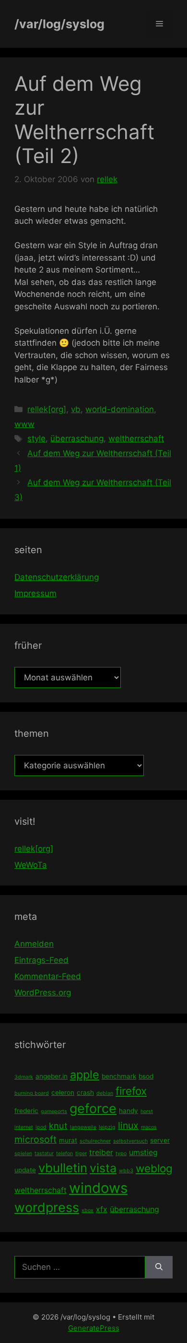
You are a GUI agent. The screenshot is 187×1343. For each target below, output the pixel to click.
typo (121, 1153)
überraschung (77, 438)
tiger (81, 1153)
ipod (41, 1127)
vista (103, 1168)
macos (149, 1127)
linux (128, 1125)
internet (23, 1127)
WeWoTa (30, 865)
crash (85, 1092)
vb (76, 409)
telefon (64, 1153)
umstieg (143, 1152)
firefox (131, 1090)
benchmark (119, 1076)
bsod (146, 1076)
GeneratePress (93, 1327)
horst (146, 1111)
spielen (23, 1153)
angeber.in (51, 1076)
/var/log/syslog (59, 24)
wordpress (46, 1207)
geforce (93, 1108)
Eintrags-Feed (41, 960)
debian (104, 1093)
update (25, 1170)
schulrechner (95, 1141)
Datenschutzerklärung (56, 577)
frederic (26, 1110)
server (160, 1140)
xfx (101, 1209)
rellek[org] (46, 409)
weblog (154, 1168)
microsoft (35, 1139)
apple (84, 1074)
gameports (54, 1111)
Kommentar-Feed (47, 976)
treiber (101, 1152)
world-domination (119, 409)
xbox (88, 1210)
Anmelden (34, 944)
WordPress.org (42, 992)
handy (128, 1110)
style (36, 438)
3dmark (23, 1077)
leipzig (107, 1127)
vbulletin (62, 1167)
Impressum (35, 593)
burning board (31, 1093)
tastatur (44, 1153)
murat (68, 1140)
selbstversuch (130, 1141)
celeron (62, 1092)
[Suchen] (159, 1267)
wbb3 (126, 1171)
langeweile (83, 1127)
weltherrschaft (136, 438)
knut (58, 1125)
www (24, 424)
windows (98, 1187)
